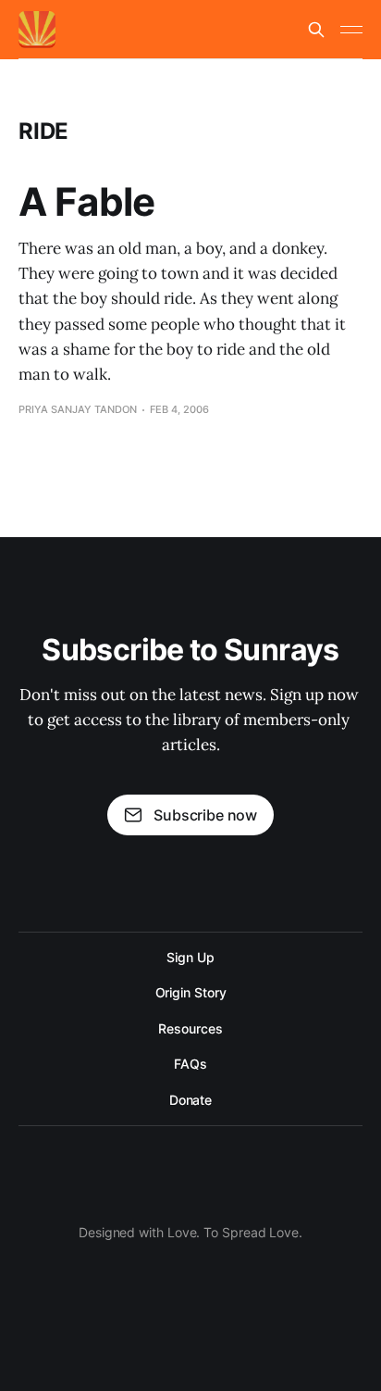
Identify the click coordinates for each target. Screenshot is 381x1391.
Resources (190, 1028)
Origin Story (191, 992)
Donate (191, 1100)
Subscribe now (205, 815)
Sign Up (190, 957)
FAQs (190, 1063)
